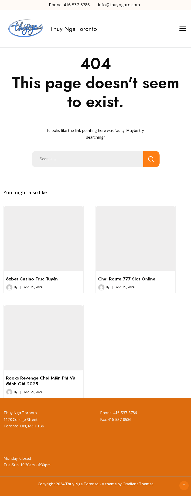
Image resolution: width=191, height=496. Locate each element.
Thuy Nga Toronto (73, 28)
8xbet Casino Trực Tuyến (32, 279)
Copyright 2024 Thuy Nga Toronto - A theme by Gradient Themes (95, 483)
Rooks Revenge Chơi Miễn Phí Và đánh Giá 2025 (40, 381)
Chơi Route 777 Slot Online (126, 279)
